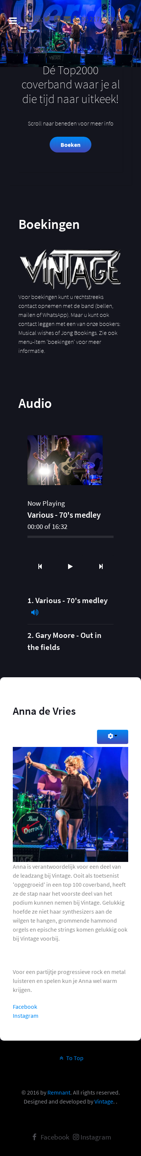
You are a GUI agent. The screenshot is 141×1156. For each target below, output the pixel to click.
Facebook (25, 1006)
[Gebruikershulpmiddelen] (112, 737)
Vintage (103, 1101)
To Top (74, 1058)
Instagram (25, 1015)
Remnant (58, 1092)
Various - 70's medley (71, 600)
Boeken (70, 144)
